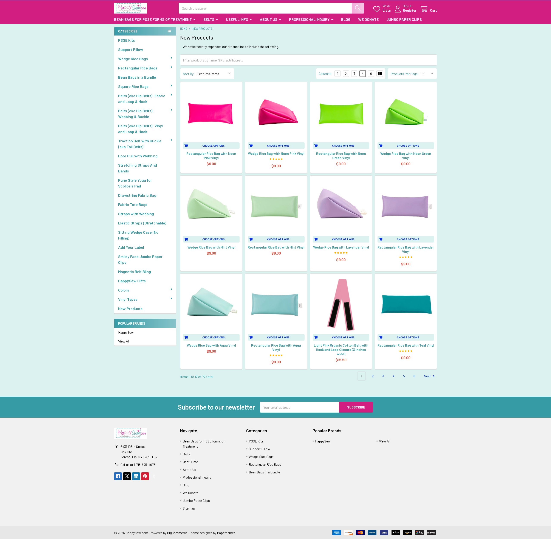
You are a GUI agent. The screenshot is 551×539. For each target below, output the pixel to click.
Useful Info (237, 19)
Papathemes (226, 533)
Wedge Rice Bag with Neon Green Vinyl (405, 155)
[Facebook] (118, 476)
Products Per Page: (405, 74)
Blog (345, 19)
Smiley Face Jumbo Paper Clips (140, 259)
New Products (130, 308)
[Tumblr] (154, 476)
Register (409, 10)
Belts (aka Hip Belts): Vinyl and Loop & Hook (140, 128)
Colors (123, 290)
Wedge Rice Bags (133, 58)
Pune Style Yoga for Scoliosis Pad (135, 183)
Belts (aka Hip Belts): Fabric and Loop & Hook (141, 98)
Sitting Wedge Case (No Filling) (138, 235)
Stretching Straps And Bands (137, 168)
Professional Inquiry (309, 19)
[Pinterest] (145, 476)
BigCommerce (177, 533)
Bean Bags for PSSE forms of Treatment (153, 19)
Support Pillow (130, 49)
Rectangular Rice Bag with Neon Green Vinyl (341, 155)
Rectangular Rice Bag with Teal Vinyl (406, 345)
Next (428, 376)
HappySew (126, 332)
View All (123, 341)
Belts (208, 19)
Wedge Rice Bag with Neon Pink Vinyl (276, 153)
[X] (127, 476)
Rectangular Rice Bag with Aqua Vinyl (276, 347)
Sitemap (189, 508)
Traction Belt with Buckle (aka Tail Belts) (139, 143)
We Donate (368, 19)
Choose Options (213, 145)
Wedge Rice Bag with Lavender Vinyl (341, 247)
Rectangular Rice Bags (137, 68)
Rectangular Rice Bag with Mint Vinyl (276, 247)
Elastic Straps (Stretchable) (142, 223)
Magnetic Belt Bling (134, 271)
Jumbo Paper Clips (404, 19)
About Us (268, 19)
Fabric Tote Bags (132, 204)
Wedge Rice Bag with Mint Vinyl (211, 247)
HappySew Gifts (132, 280)
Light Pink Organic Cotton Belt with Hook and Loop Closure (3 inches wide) (341, 349)
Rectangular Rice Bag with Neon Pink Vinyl (211, 155)
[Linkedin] (136, 476)
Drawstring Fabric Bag (137, 195)
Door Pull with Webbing (138, 156)
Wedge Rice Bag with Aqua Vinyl (211, 345)
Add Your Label (131, 247)
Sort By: (189, 74)
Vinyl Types (128, 299)
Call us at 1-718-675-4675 (138, 464)
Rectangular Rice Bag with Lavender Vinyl (406, 249)
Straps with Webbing (136, 213)
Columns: (326, 73)
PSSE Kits (126, 40)
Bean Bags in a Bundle (137, 77)
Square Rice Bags (133, 86)
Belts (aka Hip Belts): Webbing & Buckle (136, 113)
